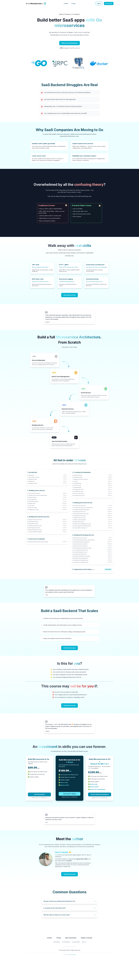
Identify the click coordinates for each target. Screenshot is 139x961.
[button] (57, 490)
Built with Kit (82, 488)
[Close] (92, 469)
